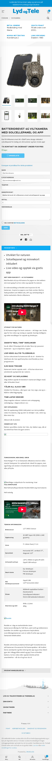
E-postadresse (8, 177)
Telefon (5, 185)
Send (6, 228)
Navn (4, 170)
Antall (4, 199)
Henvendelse (7, 207)
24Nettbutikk (30, 752)
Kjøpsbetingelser (18, 728)
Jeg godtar (14, 223)
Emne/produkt (7, 192)
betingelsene (19, 223)
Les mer (35, 745)
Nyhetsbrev (26, 733)
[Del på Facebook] (26, 240)
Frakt (8, 728)
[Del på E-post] (31, 240)
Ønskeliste (14, 156)
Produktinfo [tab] (9, 248)
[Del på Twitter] (21, 240)
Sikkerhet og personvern (36, 728)
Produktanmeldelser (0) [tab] (14, 670)
